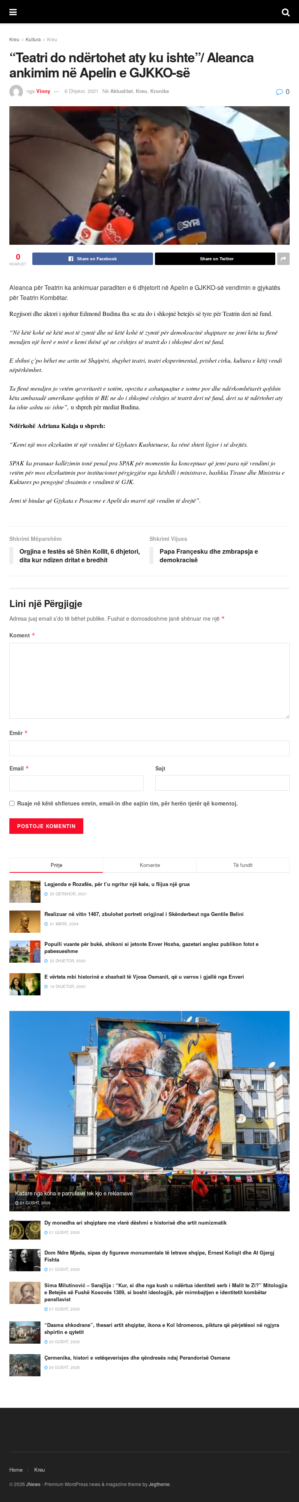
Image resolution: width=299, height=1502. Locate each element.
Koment (22, 635)
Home (16, 1469)
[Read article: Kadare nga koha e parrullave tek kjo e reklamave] (149, 1111)
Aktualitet (121, 91)
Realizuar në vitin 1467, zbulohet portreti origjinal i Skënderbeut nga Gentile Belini (144, 914)
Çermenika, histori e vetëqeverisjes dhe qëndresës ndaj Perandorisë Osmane (137, 1357)
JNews (33, 1484)
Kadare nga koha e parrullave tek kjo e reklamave (74, 1193)
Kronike (159, 91)
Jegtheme (159, 1484)
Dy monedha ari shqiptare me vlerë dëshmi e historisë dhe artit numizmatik (135, 1222)
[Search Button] (286, 11)
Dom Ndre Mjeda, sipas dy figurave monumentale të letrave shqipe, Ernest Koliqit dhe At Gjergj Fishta (159, 1256)
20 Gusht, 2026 (64, 1341)
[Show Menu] (13, 11)
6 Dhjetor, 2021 (81, 91)
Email (19, 768)
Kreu (14, 39)
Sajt (160, 768)
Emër (18, 733)
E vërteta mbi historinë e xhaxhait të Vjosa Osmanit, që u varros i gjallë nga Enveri (144, 976)
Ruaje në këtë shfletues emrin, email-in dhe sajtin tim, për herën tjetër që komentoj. (127, 803)
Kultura (33, 39)
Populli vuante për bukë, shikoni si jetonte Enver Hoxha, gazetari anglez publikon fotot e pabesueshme (151, 947)
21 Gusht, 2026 (35, 1202)
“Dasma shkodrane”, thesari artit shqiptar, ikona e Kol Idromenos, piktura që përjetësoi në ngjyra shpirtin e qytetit (161, 1328)
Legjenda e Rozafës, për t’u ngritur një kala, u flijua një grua (117, 884)
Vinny (43, 91)
